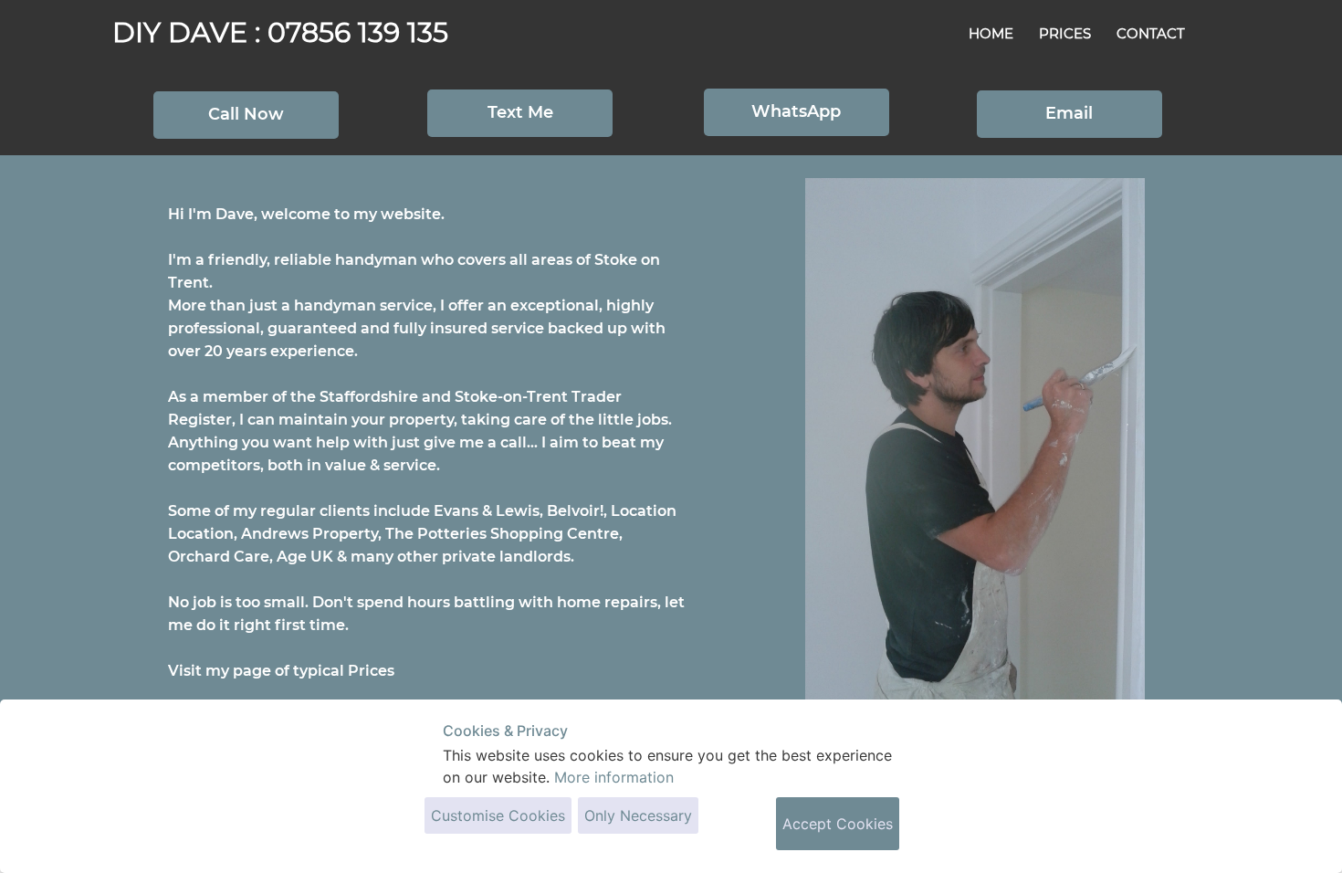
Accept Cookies (837, 824)
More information (614, 777)
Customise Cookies (498, 815)
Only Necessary (638, 815)
